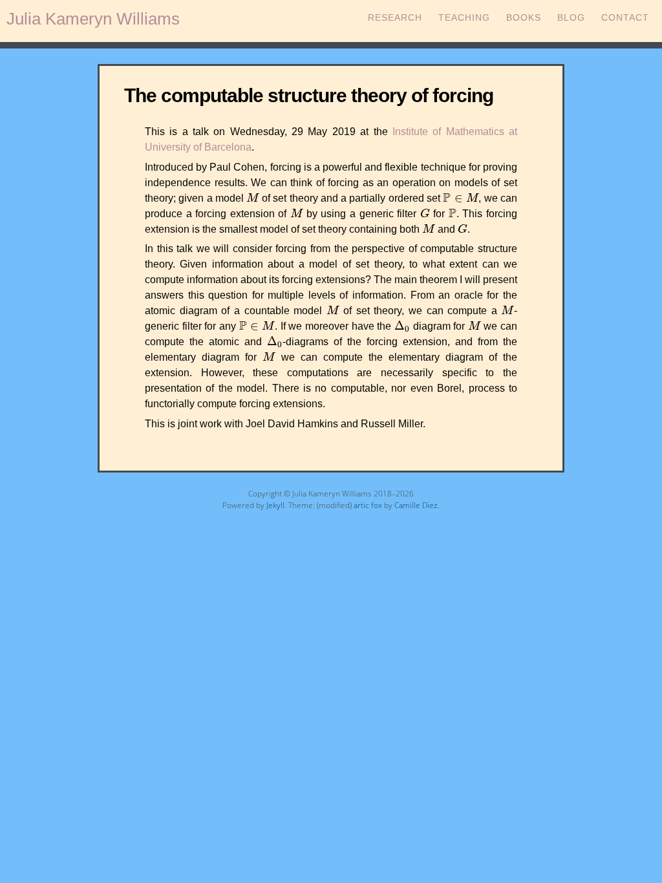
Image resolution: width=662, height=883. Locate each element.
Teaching (464, 18)
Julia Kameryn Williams (93, 18)
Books (523, 18)
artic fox (368, 505)
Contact (625, 18)
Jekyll (275, 505)
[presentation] (252, 197)
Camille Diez (416, 505)
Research (395, 18)
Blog (571, 18)
